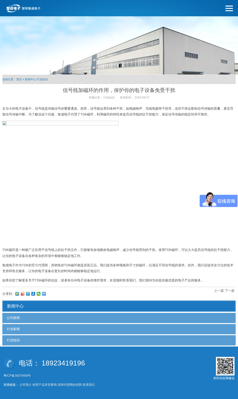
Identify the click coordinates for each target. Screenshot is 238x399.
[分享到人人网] (33, 294)
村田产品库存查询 (45, 384)
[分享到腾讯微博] (28, 294)
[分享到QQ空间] (17, 294)
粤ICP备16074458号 (17, 375)
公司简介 (26, 384)
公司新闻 (13, 318)
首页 (19, 79)
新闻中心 (30, 79)
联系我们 (89, 384)
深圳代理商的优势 (70, 384)
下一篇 (230, 290)
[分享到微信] (39, 294)
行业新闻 (13, 329)
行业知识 (42, 79)
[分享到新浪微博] (23, 294)
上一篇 (219, 290)
